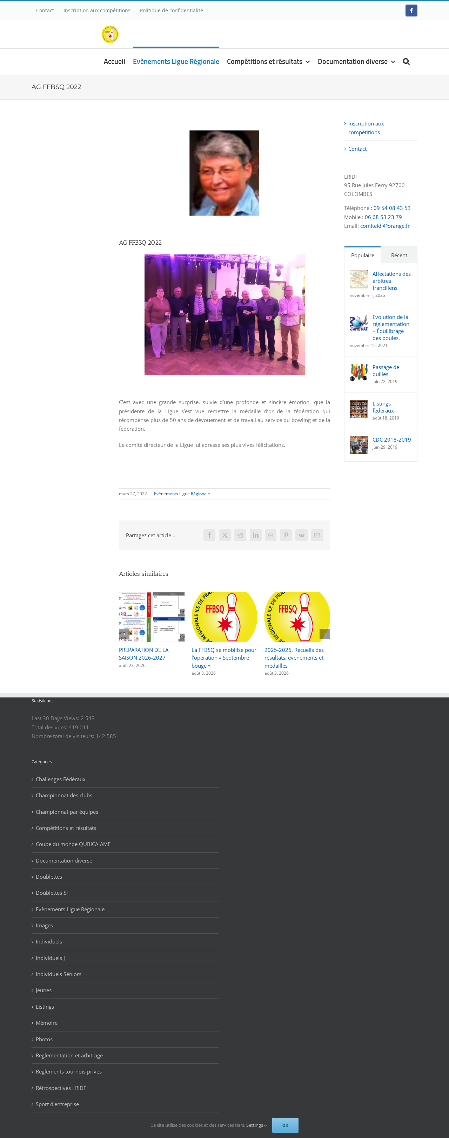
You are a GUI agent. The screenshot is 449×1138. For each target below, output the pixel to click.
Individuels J (50, 957)
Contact (357, 148)
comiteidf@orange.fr (385, 225)
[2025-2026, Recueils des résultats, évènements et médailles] (224, 595)
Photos (44, 1039)
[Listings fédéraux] (359, 404)
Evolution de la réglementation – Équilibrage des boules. (391, 327)
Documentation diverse (64, 860)
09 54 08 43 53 (392, 207)
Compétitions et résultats (66, 827)
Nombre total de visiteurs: (64, 736)
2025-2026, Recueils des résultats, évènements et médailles (221, 657)
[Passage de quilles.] (359, 367)
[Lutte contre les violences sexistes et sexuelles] (297, 595)
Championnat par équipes (67, 811)
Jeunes (44, 990)
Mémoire (47, 1022)
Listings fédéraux (383, 407)
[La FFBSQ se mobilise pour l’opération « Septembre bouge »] (152, 595)
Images (44, 925)
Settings (255, 1125)
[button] (406, 61)
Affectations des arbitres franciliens (392, 280)
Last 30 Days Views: (56, 718)
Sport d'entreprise (57, 1104)
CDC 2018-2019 (392, 439)
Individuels (49, 941)
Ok (285, 1125)
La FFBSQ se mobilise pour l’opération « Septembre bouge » (151, 657)
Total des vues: (50, 727)
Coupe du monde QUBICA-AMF (73, 843)
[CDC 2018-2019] (359, 440)
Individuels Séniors (58, 973)
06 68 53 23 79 (383, 216)
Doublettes (49, 876)
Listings (45, 1006)
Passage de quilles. (386, 370)
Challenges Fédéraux (61, 779)
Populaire (362, 255)
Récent (399, 255)
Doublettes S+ (52, 892)
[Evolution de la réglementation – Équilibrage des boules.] (359, 317)
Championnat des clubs (64, 795)
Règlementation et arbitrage (69, 1055)
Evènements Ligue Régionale (182, 494)
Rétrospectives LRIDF (61, 1087)
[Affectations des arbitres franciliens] (359, 274)
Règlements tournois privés (69, 1071)
